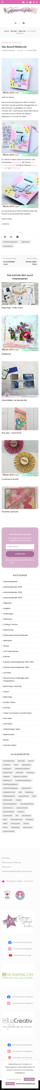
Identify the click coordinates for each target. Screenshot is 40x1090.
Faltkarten (17, 42)
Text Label (7, 718)
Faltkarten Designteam (10, 788)
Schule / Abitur (9, 702)
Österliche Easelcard (10, 512)
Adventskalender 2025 (12, 597)
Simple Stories (7, 246)
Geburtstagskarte (9, 796)
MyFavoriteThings (16, 819)
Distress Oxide (7, 772)
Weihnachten (9, 734)
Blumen (30, 761)
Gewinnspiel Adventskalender (15, 635)
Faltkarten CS (7, 780)
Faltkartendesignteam (10, 242)
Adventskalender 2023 (12, 587)
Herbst (6, 646)
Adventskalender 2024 (12, 592)
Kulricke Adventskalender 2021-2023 (18, 662)
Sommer (6, 707)
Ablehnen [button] (10, 1084)
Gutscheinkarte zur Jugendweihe (14, 400)
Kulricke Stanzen (22, 808)
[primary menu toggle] (16, 23)
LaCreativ (7, 672)
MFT (17, 816)
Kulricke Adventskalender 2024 (16, 667)
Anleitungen (8, 614)
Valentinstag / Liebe (11, 729)
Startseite (6, 858)
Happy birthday (23, 796)
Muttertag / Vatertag (12, 686)
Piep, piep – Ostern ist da (11, 433)
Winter (6, 740)
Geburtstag (8, 630)
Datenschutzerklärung (22, 562)
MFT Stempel (26, 816)
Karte (34, 796)
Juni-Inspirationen (10, 651)
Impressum (6, 867)
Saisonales (7, 697)
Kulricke (6, 656)
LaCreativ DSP (7, 816)
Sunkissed (16, 162)
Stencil (5, 827)
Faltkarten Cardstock (20, 776)
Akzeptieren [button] (29, 1079)
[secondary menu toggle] (2, 2)
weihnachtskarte (8, 831)
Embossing (30, 772)
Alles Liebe (21, 761)
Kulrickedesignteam (26, 804)
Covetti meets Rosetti (10, 479)
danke (16, 765)
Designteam (7, 769)
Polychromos (15, 823)
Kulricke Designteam (9, 804)
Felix (20, 792)
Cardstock (6, 765)
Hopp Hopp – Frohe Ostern (12, 308)
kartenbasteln (7, 800)
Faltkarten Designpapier (23, 780)
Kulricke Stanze (8, 808)
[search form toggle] (24, 23)
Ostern (6, 691)
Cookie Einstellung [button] (14, 1079)
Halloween (7, 640)
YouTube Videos (9, 745)
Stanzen (26, 823)
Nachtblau (29, 819)
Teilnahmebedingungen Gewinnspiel (17, 871)
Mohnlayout (6, 354)
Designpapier (26, 765)
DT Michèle (19, 772)
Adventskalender (10, 581)
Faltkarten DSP (26, 788)
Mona (5, 819)
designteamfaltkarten (22, 769)
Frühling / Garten (10, 624)
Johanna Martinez (8, 50)
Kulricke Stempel (8, 812)
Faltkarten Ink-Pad (9, 792)
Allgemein (6, 42)
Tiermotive (7, 724)
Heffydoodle (25, 242)
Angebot (7, 608)
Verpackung (15, 827)
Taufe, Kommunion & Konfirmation (17, 713)
